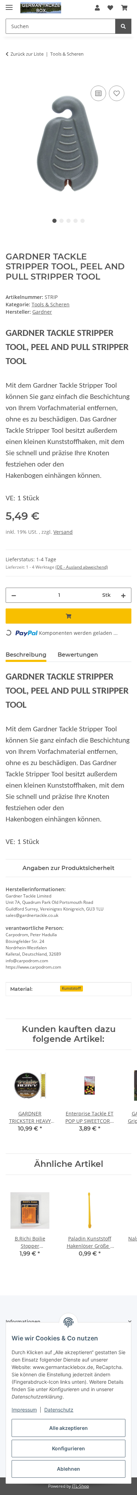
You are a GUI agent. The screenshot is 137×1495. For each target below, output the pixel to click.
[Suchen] (123, 26)
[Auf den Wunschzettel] (116, 93)
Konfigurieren (68, 1448)
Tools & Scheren (51, 304)
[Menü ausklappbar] (9, 4)
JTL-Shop (80, 1486)
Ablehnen (68, 1469)
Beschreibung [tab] (26, 654)
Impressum (24, 1410)
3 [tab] (68, 221)
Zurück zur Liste (27, 54)
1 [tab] (54, 221)
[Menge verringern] (13, 595)
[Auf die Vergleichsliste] (98, 93)
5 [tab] (82, 221)
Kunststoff (71, 988)
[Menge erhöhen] (123, 595)
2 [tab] (61, 221)
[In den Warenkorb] (11, 76)
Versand (63, 531)
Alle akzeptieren (68, 1428)
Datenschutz (58, 1410)
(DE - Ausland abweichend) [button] (82, 567)
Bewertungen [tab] (78, 654)
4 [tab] (75, 221)
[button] (97, 8)
